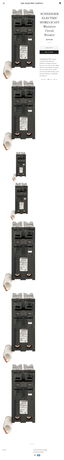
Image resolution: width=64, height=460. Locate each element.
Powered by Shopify (38, 452)
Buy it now (49, 52)
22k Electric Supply (32, 3)
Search (4, 450)
